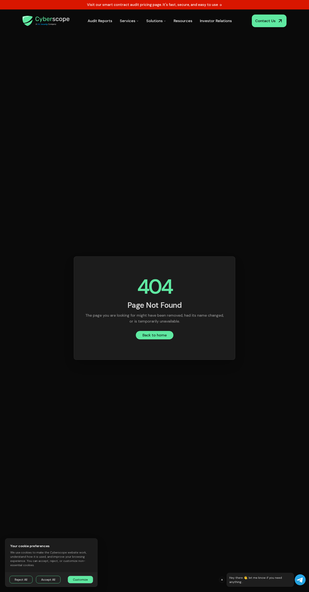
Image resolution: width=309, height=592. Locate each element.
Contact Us (265, 20)
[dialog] (51, 562)
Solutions (154, 20)
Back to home (155, 335)
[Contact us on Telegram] (300, 579)
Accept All (48, 579)
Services (127, 20)
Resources (183, 20)
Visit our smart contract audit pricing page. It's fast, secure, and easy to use (153, 4)
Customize (80, 579)
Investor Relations (216, 20)
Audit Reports (100, 20)
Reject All (21, 579)
